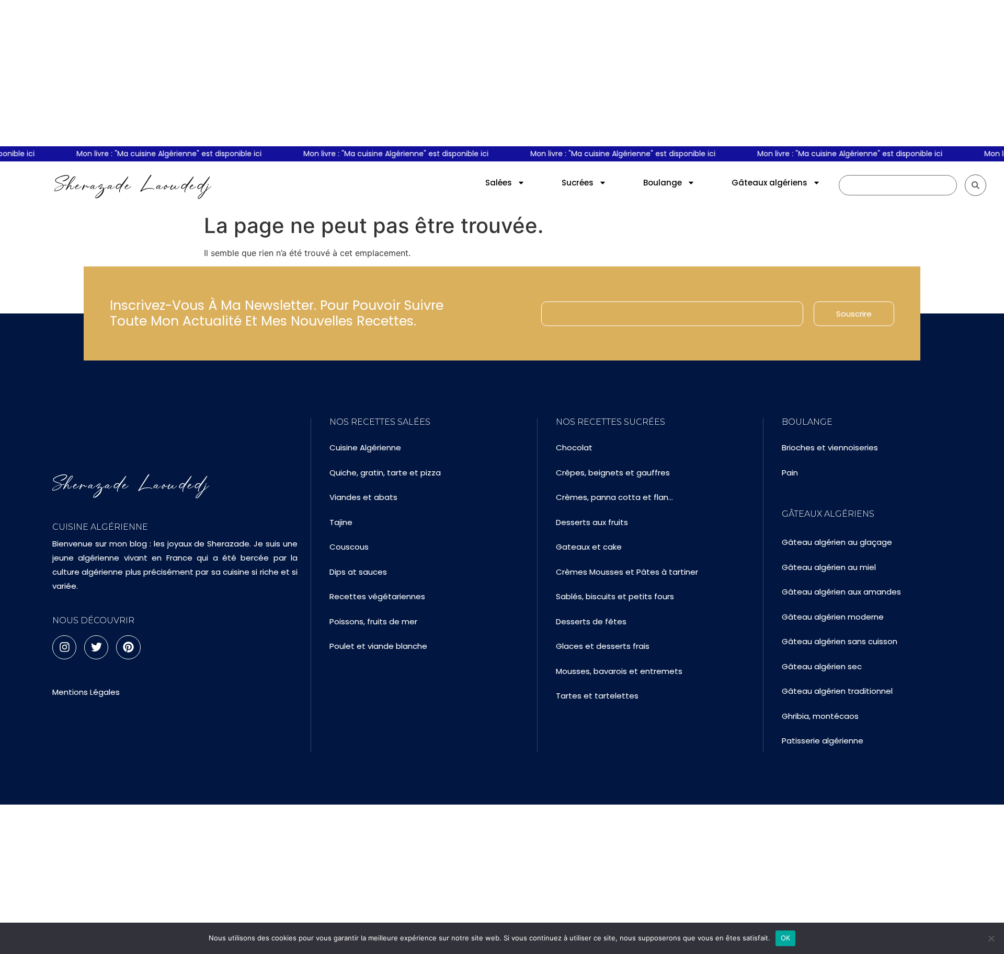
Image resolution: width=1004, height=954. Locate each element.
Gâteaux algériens (769, 182)
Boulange (662, 182)
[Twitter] (96, 647)
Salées (498, 182)
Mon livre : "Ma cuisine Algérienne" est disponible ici (162, 153)
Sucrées (578, 182)
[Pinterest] (128, 647)
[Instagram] (64, 647)
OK (786, 938)
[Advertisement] (502, 73)
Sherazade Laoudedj (133, 185)
